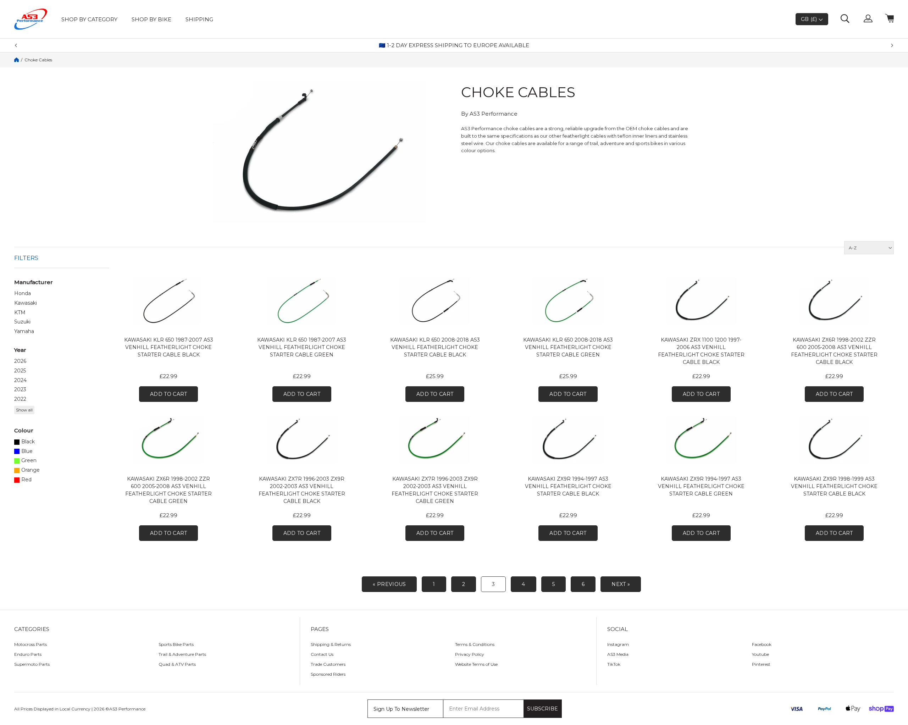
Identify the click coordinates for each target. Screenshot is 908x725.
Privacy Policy (469, 654)
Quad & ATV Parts (177, 664)
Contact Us (322, 654)
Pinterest (761, 664)
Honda (22, 293)
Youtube (760, 654)
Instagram (618, 644)
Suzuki (22, 322)
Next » (620, 584)
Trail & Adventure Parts (182, 654)
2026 (20, 361)
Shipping (199, 19)
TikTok (613, 664)
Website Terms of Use (476, 664)
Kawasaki (25, 303)
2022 (20, 399)
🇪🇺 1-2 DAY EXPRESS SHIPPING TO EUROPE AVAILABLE (454, 45)
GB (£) (810, 19)
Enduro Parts (27, 654)
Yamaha (24, 331)
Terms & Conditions (474, 644)
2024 (20, 380)
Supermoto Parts (32, 664)
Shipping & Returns (331, 644)
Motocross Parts (30, 644)
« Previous (389, 584)
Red (26, 480)
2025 (20, 371)
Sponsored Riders (328, 674)
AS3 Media (618, 654)
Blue (27, 451)
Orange (30, 470)
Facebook (761, 644)
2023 (20, 390)
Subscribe (542, 708)
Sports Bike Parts (176, 644)
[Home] (16, 59)
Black (28, 442)
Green (29, 461)
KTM (20, 313)
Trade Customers (328, 664)
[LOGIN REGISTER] (868, 19)
